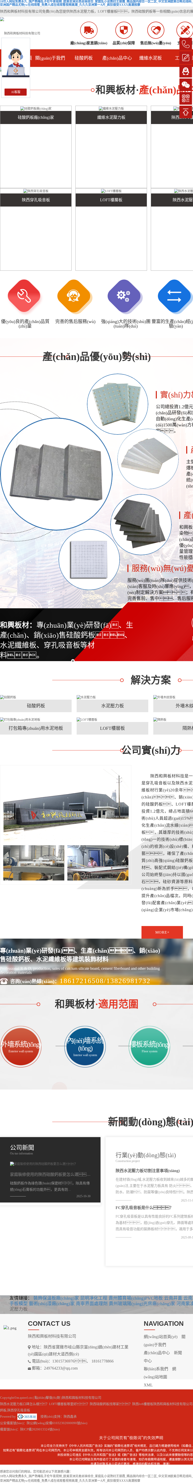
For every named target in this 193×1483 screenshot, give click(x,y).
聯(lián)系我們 (156, 1369)
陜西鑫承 (70, 1416)
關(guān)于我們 (50, 58)
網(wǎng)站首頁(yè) (160, 1337)
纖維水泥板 (150, 58)
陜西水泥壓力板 (82, 11)
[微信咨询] (185, 84)
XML (148, 1385)
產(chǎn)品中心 (117, 58)
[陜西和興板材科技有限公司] (20, 33)
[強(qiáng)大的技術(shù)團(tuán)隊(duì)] (126, 297)
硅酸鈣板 (84, 58)
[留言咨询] (185, 57)
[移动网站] (185, 98)
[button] (90, 69)
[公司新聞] (86, 1149)
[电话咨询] (185, 44)
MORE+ (36, 704)
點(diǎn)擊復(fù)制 (47, 1397)
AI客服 (15, 92)
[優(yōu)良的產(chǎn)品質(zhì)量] (25, 297)
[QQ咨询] (185, 71)
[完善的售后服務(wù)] (75, 297)
